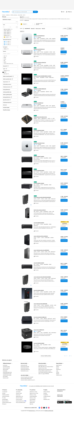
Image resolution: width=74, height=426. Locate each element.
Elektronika (8, 15)
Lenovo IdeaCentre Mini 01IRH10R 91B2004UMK (42, 197)
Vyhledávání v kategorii (7, 19)
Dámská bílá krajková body (7, 372)
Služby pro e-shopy (33, 394)
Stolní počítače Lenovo (24, 371)
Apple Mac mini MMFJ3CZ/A (38, 103)
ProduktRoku (45, 394)
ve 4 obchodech (63, 117)
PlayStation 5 (58, 369)
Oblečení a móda (59, 375)
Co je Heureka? (4, 391)
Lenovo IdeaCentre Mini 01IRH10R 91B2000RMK (42, 277)
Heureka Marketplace (33, 396)
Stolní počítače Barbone (25, 368)
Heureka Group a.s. (32, 410)
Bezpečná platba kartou (20, 401)
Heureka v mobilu (19, 393)
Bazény (57, 368)
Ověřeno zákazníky (46, 391)
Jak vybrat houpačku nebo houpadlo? (27, 377)
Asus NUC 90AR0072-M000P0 (39, 156)
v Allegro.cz (62, 49)
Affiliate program (32, 401)
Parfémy (57, 366)
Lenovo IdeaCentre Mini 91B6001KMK (40, 303)
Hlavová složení (5, 369)
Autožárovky (5, 365)
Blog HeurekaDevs (5, 401)
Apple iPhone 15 (59, 365)
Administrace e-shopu (33, 391)
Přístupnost (4, 404)
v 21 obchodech (63, 264)
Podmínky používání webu (48, 410)
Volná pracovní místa (5, 396)
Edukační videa (32, 402)
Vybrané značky (24, 363)
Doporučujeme (59, 363)
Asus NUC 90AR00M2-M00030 (39, 170)
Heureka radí (18, 394)
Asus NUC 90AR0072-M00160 (39, 183)
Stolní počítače (20, 15)
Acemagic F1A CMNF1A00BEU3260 (40, 88)
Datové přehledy (32, 399)
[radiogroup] (10, 43)
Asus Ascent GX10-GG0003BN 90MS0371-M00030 (42, 76)
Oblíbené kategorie (7, 363)
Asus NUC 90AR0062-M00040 (39, 222)
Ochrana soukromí (19, 399)
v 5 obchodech (63, 278)
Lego (57, 371)
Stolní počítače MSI (24, 365)
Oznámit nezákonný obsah (6, 402)
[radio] (3, 41)
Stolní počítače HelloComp (25, 369)
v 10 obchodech (63, 184)
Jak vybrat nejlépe (24, 375)
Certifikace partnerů (46, 396)
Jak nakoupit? (18, 391)
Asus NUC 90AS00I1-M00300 (39, 290)
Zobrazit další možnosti (8, 63)
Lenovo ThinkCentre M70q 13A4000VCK (41, 236)
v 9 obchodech (63, 77)
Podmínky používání (5, 394)
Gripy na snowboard (6, 368)
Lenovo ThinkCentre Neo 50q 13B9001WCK (41, 250)
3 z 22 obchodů (63, 226)
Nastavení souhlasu (19, 397)
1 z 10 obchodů (63, 346)
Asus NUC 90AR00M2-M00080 (39, 130)
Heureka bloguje (5, 399)
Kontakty (3, 393)
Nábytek (57, 373)
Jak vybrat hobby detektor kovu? (26, 378)
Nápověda (31, 404)
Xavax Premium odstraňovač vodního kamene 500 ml (45, 372)
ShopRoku (45, 393)
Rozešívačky (5, 371)
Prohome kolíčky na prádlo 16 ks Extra (44, 371)
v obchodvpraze (63, 103)
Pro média (4, 397)
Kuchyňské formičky (6, 366)
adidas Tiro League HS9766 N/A (43, 373)
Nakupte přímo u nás (19, 396)
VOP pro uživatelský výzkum (20, 402)
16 (69, 355)
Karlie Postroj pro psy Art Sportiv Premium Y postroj (45, 369)
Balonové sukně (5, 378)
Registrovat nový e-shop (34, 393)
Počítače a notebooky (13, 15)
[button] (9, 22)
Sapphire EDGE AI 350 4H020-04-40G (40, 117)
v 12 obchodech (63, 36)
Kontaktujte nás (60, 391)
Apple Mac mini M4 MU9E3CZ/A (39, 35)
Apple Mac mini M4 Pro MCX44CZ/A (40, 62)
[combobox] (22, 12)
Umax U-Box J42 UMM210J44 (39, 329)
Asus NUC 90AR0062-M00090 (39, 263)
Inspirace (45, 397)
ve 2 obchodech (63, 90)
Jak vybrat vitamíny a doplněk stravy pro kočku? (28, 380)
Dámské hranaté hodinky (7, 375)
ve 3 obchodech (63, 197)
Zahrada (57, 372)
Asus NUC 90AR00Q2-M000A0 (39, 343)
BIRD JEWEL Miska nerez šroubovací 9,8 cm (45, 366)
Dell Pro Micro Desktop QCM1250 (40, 210)
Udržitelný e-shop (46, 399)
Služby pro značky (33, 397)
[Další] (71, 356)
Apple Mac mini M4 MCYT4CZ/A (39, 143)
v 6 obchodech (63, 144)
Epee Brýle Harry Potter (42, 365)
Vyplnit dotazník (60, 396)
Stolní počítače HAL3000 (25, 366)
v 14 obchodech (63, 331)
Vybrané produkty (42, 363)
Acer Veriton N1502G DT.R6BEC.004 (40, 317)
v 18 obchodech (63, 130)
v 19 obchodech (63, 237)
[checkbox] (3, 29)
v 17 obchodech (63, 157)
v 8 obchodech (63, 63)
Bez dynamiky (5, 376)
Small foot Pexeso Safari (42, 368)
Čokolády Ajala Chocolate (7, 373)
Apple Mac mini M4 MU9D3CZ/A (39, 49)
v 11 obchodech (63, 291)
